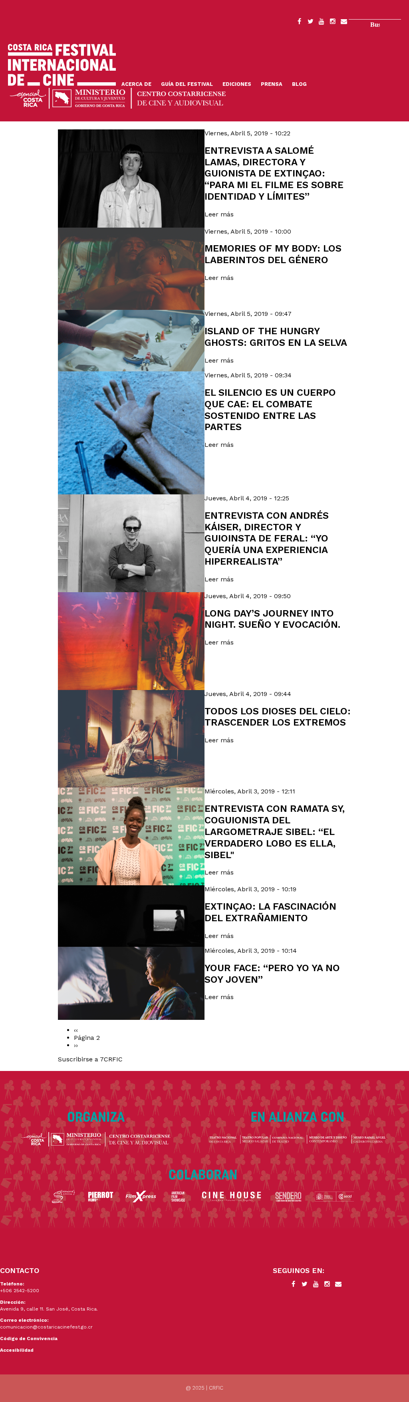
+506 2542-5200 (19, 1290)
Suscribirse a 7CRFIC (90, 1059)
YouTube (321, 23)
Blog (299, 84)
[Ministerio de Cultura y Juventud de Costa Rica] (118, 98)
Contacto (344, 23)
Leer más (219, 214)
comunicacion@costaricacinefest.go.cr (46, 1327)
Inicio (62, 65)
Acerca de (136, 84)
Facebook (299, 23)
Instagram (333, 23)
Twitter (310, 23)
